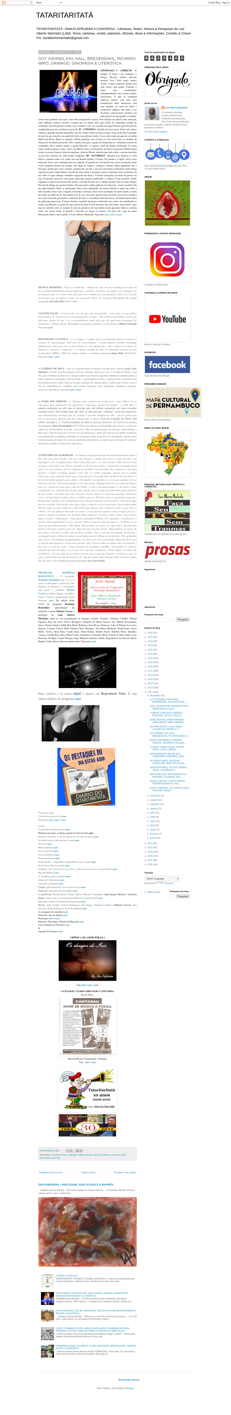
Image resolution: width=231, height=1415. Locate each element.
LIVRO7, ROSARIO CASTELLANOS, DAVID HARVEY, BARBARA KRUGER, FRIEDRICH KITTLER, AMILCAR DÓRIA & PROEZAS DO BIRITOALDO (93, 1329)
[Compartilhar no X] (74, 1150)
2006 (150, 864)
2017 (150, 671)
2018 (150, 666)
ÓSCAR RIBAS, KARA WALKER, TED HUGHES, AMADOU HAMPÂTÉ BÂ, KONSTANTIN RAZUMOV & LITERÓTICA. (92, 1294)
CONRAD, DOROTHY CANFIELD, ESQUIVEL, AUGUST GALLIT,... (166, 714)
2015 (150, 679)
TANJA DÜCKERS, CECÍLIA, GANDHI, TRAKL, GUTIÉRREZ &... (168, 768)
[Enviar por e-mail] (67, 1150)
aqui (107, 214)
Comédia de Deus (59, 1155)
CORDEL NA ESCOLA (67, 1275)
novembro (155, 795)
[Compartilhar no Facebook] (77, 1150)
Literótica (116, 1155)
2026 (150, 633)
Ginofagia (72, 1155)
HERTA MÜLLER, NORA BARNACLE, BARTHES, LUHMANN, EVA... (168, 775)
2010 (150, 847)
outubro (154, 800)
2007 (150, 860)
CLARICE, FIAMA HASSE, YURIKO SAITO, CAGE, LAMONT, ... (167, 748)
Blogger (130, 1388)
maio (153, 821)
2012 (150, 692)
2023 (150, 645)
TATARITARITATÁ (64, 15)
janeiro (154, 838)
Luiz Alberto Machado (176, 107)
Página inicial (88, 1172)
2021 (150, 654)
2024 (150, 641)
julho (153, 812)
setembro (155, 804)
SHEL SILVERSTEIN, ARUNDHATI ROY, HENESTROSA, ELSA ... (169, 707)
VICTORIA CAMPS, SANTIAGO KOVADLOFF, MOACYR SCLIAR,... (168, 762)
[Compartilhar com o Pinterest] (81, 1150)
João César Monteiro (102, 1155)
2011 (150, 843)
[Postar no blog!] (71, 1150)
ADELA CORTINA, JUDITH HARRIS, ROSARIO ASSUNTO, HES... (167, 782)
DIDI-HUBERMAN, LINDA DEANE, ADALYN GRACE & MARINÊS (75, 1184)
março (153, 829)
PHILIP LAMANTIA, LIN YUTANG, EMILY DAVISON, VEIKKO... (169, 789)
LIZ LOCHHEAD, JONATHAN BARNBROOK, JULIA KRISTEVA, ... (168, 700)
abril (152, 825)
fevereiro (154, 834)
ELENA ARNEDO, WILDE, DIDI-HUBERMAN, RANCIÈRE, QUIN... (168, 755)
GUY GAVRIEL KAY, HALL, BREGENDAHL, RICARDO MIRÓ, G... (169, 734)
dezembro (155, 695)
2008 (150, 856)
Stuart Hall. (55, 1158)
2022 (150, 649)
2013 (150, 687)
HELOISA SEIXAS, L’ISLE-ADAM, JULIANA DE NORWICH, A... (166, 727)
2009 (150, 852)
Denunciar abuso (129, 1379)
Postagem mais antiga (125, 1172)
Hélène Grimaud (85, 1155)
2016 (150, 675)
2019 (150, 662)
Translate (168, 883)
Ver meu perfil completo (155, 131)
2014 (150, 683)
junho (153, 817)
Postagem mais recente (50, 1172)
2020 (150, 658)
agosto (153, 808)
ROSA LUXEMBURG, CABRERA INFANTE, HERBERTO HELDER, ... (168, 741)
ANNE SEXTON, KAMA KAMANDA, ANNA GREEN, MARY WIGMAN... (167, 721)
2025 (150, 637)
